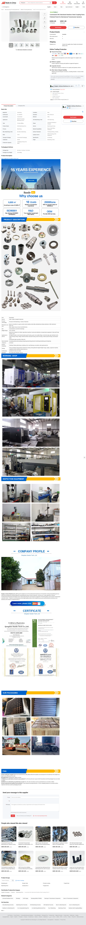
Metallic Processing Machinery (26, 9)
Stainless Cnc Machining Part (8, 908)
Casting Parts (25, 885)
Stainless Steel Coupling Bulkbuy (75, 908)
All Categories (6, 7)
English (11, 916)
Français (25, 916)
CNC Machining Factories (35, 904)
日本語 (58, 916)
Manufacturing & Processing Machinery (12, 9)
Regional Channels (58, 915)
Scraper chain (25, 883)
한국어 (54, 916)
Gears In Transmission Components (70, 898)
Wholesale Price (45, 915)
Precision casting (46, 883)
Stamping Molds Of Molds (36, 898)
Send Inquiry (58, 27)
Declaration (57, 919)
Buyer (55, 7)
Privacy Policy (63, 919)
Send (13, 815)
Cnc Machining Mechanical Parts (38, 908)
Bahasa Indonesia (80, 916)
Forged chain (66, 883)
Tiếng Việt (74, 916)
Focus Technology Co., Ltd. (34, 919)
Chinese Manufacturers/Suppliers (27, 915)
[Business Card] (82, 111)
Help (61, 7)
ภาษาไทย (65, 916)
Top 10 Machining (52, 908)
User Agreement (50, 919)
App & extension (69, 7)
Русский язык (31, 916)
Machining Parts (4, 885)
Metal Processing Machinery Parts (39, 9)
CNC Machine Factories (48, 904)
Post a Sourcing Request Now (40, 815)
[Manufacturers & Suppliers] (8, 2)
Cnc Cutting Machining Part (23, 908)
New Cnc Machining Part (61, 904)
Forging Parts (46, 885)
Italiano (36, 916)
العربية (50, 916)
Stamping (18, 898)
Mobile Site (72, 915)
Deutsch (40, 916)
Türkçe (69, 916)
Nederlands (45, 916)
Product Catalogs (20, 880)
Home (2, 9)
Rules (84, 7)
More (2, 910)
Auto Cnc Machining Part (74, 904)
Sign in (83, 3)
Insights (77, 915)
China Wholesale (37, 915)
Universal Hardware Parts (7, 898)
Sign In (51, 99)
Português (21, 916)
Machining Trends (62, 908)
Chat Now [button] (77, 27)
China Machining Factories (8, 904)
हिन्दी (61, 916)
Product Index (66, 915)
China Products (17, 915)
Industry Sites (51, 915)
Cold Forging (25, 898)
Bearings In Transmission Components (52, 898)
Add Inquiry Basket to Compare (24, 49)
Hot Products (10, 915)
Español (15, 916)
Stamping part (4, 883)
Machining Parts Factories (21, 904)
